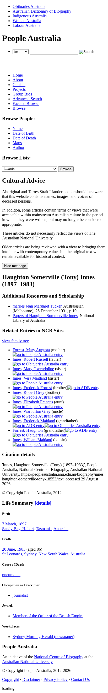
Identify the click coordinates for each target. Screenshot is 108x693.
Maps (17, 142)
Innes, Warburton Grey (32, 411)
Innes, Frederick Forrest (32, 387)
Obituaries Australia (29, 6)
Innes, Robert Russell (30, 359)
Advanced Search (27, 99)
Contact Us (80, 679)
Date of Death (24, 138)
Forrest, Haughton (28, 430)
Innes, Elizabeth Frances (33, 402)
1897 (22, 524)
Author (18, 147)
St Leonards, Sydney (19, 554)
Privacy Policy (56, 679)
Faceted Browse (26, 103)
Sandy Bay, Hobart (18, 528)
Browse (19, 108)
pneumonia (11, 575)
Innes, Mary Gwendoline (33, 368)
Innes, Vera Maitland (30, 378)
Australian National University (27, 661)
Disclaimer (31, 679)
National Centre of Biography (58, 657)
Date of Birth (23, 133)
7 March (9, 524)
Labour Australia (26, 25)
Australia (60, 528)
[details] (43, 503)
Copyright (10, 679)
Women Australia (27, 20)
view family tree (15, 341)
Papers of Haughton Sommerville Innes (45, 315)
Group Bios (22, 94)
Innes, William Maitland (32, 440)
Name (18, 128)
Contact (19, 84)
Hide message (15, 266)
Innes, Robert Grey (28, 392)
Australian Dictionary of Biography (42, 11)
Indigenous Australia (30, 16)
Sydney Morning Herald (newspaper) (43, 636)
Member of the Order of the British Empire (48, 616)
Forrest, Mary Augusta (31, 350)
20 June (8, 549)
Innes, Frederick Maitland (34, 421)
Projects (19, 89)
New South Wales (53, 554)
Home (18, 75)
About (18, 80)
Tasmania (44, 528)
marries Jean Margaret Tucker (37, 306)
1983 (21, 549)
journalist (20, 595)
